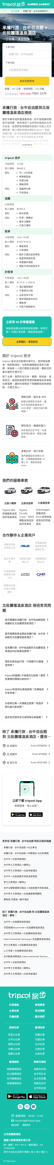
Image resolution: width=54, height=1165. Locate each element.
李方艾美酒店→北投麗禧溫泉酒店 (20, 944)
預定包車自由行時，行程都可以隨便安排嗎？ (24, 663)
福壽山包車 (14, 1053)
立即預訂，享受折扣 (27, 341)
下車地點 (10, 62)
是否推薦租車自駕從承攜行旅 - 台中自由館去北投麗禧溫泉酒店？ (25, 635)
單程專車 (40, 1004)
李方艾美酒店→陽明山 (15, 882)
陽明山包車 (14, 1044)
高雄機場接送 (14, 1083)
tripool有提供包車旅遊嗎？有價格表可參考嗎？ (24, 691)
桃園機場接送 (14, 1069)
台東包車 (40, 1049)
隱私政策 (15, 1125)
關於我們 (40, 1016)
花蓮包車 (40, 1039)
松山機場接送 (14, 1073)
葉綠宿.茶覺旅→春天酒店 (16, 899)
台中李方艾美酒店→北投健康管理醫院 (23, 893)
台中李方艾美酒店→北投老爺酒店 (20, 870)
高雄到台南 (40, 1069)
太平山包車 (14, 1039)
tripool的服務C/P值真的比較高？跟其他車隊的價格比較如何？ (25, 677)
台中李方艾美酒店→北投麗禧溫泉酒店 (23, 933)
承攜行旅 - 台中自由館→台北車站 (20, 847)
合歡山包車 (14, 1049)
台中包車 (40, 1044)
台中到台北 (40, 1073)
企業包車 (14, 1010)
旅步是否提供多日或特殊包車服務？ (24, 717)
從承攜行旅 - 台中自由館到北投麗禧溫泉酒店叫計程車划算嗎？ (25, 649)
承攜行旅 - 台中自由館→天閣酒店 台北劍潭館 (26, 853)
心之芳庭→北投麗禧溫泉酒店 (18, 950)
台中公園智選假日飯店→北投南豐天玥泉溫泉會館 (28, 887)
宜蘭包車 (40, 1034)
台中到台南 (40, 1088)
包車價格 (14, 1004)
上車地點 (10, 46)
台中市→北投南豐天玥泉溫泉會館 (20, 876)
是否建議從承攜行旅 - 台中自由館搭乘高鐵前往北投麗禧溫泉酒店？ (25, 621)
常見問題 (40, 1010)
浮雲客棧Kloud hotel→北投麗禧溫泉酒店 (24, 927)
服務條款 (26, 1125)
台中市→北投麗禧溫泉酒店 (17, 921)
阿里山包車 (14, 1034)
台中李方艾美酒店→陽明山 (17, 864)
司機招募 (14, 1016)
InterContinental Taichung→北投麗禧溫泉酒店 (27, 939)
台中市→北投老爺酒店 (15, 858)
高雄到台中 (40, 1083)
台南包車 (40, 1053)
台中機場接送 (14, 1078)
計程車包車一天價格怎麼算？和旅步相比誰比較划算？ (24, 705)
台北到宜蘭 (40, 1078)
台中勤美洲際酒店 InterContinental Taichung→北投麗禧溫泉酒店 (28, 956)
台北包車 (15, 11)
